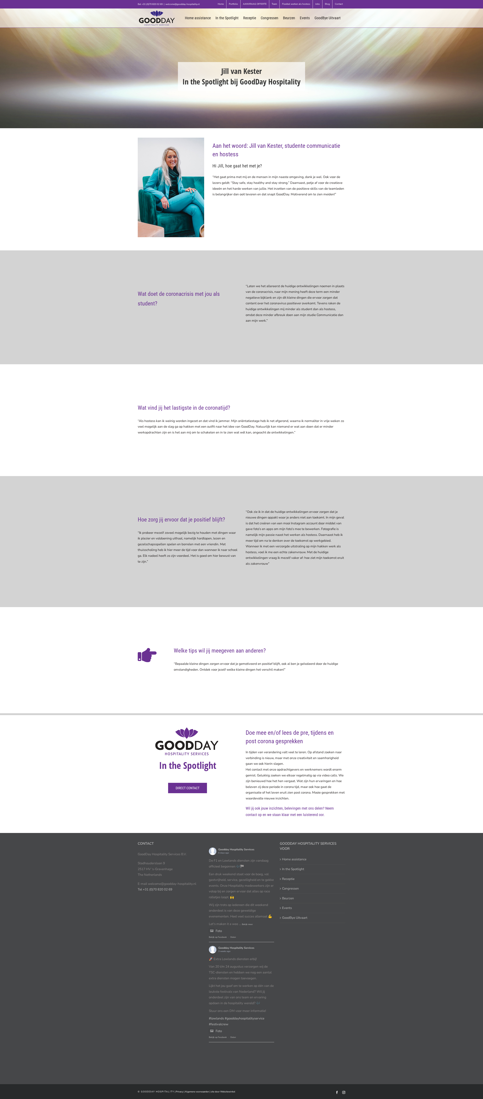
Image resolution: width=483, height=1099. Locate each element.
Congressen (290, 888)
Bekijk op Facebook (218, 937)
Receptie (288, 879)
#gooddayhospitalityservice (244, 1018)
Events (287, 908)
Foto (219, 931)
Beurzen (288, 898)
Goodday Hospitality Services (236, 849)
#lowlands (216, 1018)
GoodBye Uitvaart (294, 918)
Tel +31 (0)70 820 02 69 (155, 889)
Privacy (179, 1091)
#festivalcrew (218, 1024)
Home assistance (294, 859)
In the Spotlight (293, 869)
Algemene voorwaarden (197, 1091)
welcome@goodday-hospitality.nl (182, 4)
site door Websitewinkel (223, 1091)
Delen (233, 937)
